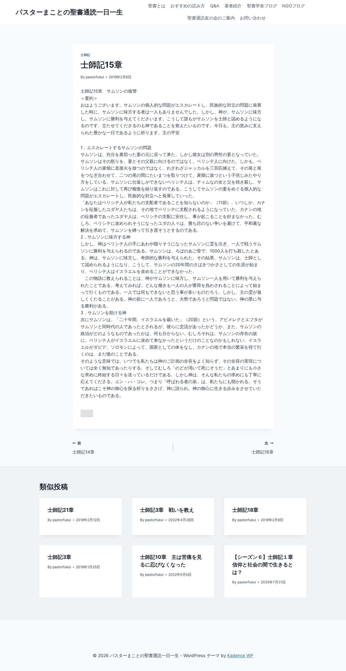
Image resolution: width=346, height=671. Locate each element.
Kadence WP (240, 655)
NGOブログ (293, 5)
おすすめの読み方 (187, 5)
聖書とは (156, 5)
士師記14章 (83, 448)
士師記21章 (61, 510)
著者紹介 (233, 5)
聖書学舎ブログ (262, 5)
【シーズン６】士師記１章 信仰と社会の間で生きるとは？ (265, 564)
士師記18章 (245, 510)
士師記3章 (59, 557)
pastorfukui (95, 77)
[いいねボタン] (87, 413)
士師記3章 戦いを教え (167, 510)
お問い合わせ (253, 18)
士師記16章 (263, 448)
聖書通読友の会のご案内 (211, 18)
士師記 (85, 55)
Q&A (214, 5)
